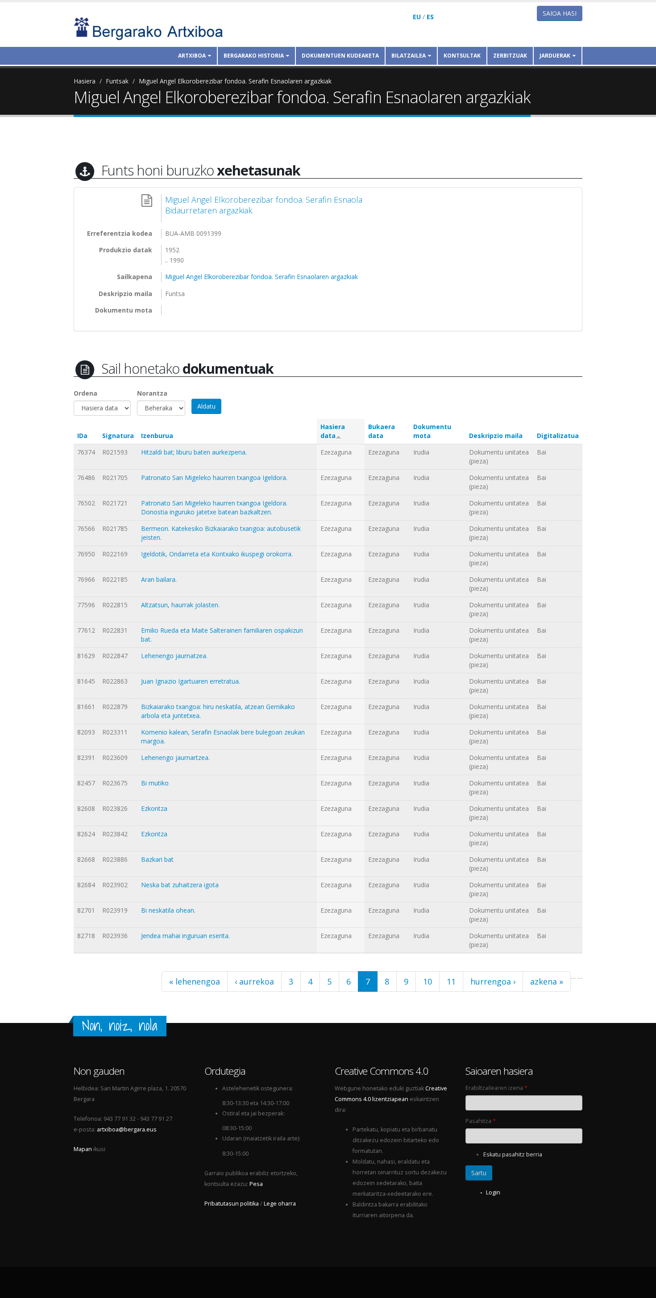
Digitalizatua (558, 435)
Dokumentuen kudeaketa (340, 55)
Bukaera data (381, 431)
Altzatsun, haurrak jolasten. (180, 605)
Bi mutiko (155, 783)
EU (417, 17)
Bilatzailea (408, 55)
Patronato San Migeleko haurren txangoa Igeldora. (214, 477)
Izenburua (157, 435)
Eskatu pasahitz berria (512, 1154)
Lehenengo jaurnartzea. (175, 757)
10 (427, 981)
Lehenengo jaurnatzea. (174, 655)
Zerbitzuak (510, 55)
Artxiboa (192, 55)
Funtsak (117, 81)
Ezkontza (154, 808)
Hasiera (84, 81)
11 (451, 981)
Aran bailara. (159, 579)
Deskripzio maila (496, 435)
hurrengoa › (492, 981)
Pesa (256, 1184)
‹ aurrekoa (254, 981)
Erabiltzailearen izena (496, 1088)
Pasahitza (480, 1121)
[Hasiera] (154, 28)
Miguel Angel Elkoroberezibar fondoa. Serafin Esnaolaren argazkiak (235, 81)
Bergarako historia (254, 55)
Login (493, 1192)
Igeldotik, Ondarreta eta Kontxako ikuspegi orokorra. (217, 554)
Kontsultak (462, 55)
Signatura (118, 435)
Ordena (85, 393)
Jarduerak (555, 55)
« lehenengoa (194, 981)
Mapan (83, 1149)
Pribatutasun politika (231, 1203)
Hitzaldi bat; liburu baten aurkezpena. (194, 452)
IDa (82, 435)
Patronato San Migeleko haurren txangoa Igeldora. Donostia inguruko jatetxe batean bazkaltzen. (214, 507)
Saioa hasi (560, 13)
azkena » (546, 981)
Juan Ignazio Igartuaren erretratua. (190, 681)
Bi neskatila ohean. (168, 910)
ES (430, 17)
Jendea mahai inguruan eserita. (185, 935)
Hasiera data (332, 431)
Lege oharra (280, 1203)
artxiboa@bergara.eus (127, 1129)
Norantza (152, 393)
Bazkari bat (157, 859)
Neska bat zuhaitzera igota (180, 885)
